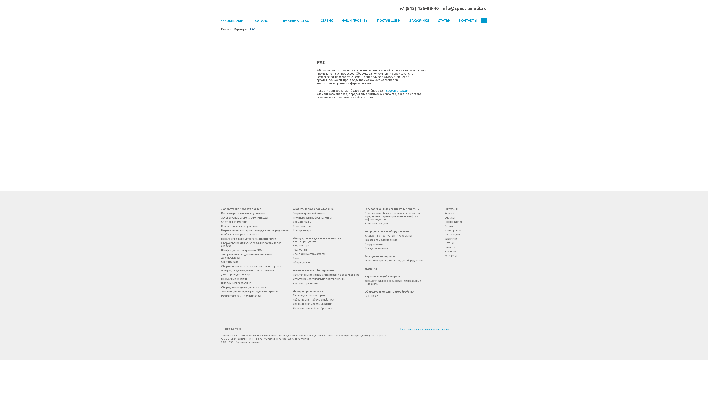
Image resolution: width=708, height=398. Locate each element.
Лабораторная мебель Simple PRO (313, 299)
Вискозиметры (302, 226)
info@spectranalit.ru (464, 8)
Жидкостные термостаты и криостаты (388, 235)
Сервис (327, 20)
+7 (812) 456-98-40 (419, 8)
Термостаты (300, 249)
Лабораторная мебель (308, 291)
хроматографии (397, 90)
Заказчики (419, 20)
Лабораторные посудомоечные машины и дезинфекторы (246, 256)
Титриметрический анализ (309, 213)
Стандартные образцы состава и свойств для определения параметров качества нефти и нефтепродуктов (392, 216)
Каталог (449, 213)
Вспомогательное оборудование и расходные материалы (393, 282)
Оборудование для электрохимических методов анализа (251, 244)
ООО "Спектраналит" (236, 8)
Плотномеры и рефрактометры (312, 217)
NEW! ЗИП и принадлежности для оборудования (394, 260)
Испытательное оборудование (313, 270)
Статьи (444, 20)
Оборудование (302, 262)
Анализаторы (301, 245)
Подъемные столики (234, 278)
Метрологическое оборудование (387, 231)
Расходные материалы (380, 256)
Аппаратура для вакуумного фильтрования (247, 270)
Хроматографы (302, 221)
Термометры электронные (381, 239)
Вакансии (450, 251)
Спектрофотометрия (234, 221)
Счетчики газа (229, 261)
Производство (454, 221)
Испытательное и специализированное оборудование (326, 274)
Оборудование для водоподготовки (243, 287)
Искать (484, 21)
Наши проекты (355, 20)
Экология (371, 268)
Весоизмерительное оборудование (243, 213)
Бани (296, 258)
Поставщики (389, 20)
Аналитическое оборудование (313, 208)
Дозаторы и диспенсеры (236, 274)
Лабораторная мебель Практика (312, 308)
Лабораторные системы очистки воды (244, 217)
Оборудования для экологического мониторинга (251, 266)
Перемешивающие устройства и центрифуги (248, 238)
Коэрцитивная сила (376, 248)
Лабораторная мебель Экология (312, 303)
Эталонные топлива (377, 223)
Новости (450, 247)
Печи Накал (371, 295)
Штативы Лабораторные (236, 283)
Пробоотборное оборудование (240, 226)
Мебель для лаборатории (309, 295)
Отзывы (450, 217)
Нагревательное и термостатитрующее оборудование (255, 230)
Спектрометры (302, 230)
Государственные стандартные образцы (392, 208)
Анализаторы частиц (305, 283)
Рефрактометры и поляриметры (241, 295)
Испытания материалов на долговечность (319, 278)
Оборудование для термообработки (389, 291)
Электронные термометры (309, 253)
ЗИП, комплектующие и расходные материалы (249, 291)
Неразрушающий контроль (383, 276)
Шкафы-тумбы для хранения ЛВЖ (241, 250)
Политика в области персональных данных (424, 329)
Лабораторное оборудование (241, 208)
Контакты (468, 20)
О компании (452, 208)
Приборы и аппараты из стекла (240, 234)
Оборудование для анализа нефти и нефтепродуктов (317, 240)
